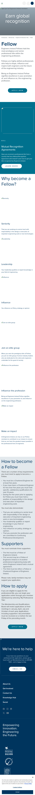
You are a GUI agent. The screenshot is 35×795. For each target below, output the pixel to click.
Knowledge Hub (9, 698)
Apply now (17, 90)
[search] (28, 3)
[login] (24, 3)
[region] (17, 785)
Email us (17, 669)
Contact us (7, 693)
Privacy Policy (28, 783)
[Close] (33, 777)
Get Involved (8, 688)
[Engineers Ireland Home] (2, 3)
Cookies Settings (17, 787)
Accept (17, 792)
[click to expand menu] (32, 3)
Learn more (11, 166)
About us (6, 684)
